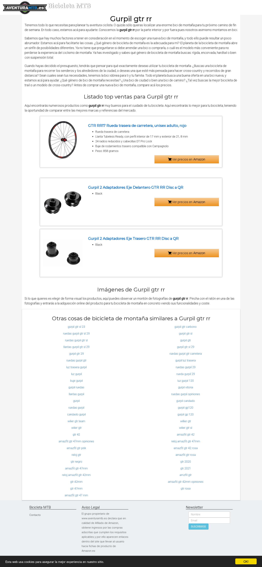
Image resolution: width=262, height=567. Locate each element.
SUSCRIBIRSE (198, 526)
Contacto (35, 515)
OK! (246, 561)
